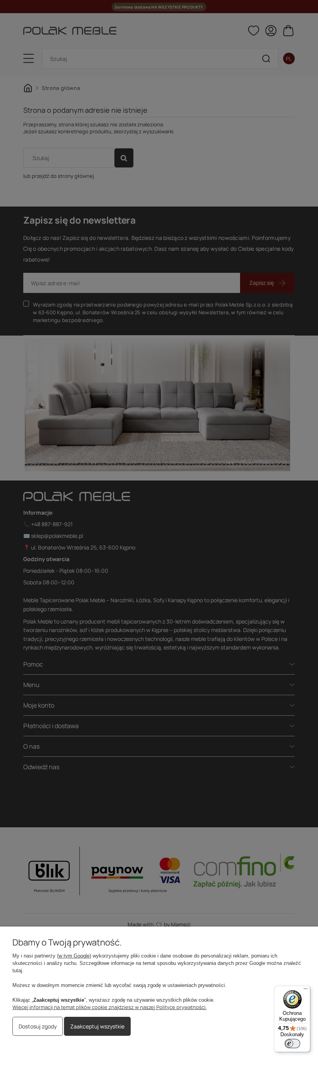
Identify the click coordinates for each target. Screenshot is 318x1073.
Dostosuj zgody (38, 1026)
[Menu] (305, 990)
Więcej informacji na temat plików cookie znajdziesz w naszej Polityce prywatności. (109, 1007)
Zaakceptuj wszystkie (97, 1026)
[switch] (292, 1043)
